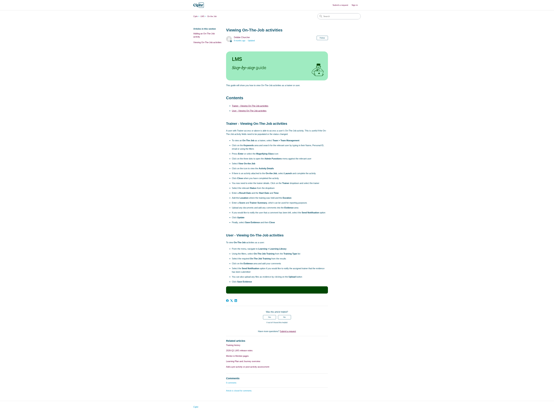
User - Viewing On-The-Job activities (249, 110)
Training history (233, 345)
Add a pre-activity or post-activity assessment (247, 367)
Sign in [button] (355, 5)
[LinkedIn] (235, 300)
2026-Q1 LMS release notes (239, 350)
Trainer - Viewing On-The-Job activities (250, 106)
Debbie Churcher (242, 37)
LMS (202, 16)
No (284, 317)
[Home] (198, 5)
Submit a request (340, 5)
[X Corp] (231, 300)
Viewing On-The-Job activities (207, 42)
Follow (322, 38)
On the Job (212, 16)
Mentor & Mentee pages (237, 356)
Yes (269, 317)
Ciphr (195, 16)
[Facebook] (227, 300)
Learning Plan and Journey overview (243, 361)
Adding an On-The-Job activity (204, 35)
